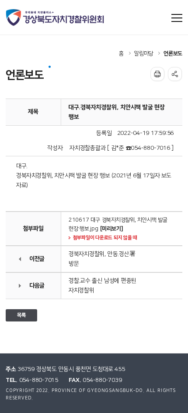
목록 (21, 315)
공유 (175, 74)
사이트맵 (177, 18)
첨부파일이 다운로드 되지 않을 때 (105, 237)
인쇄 (157, 74)
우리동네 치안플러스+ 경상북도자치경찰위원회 (55, 17)
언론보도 (173, 53)
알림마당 (143, 53)
